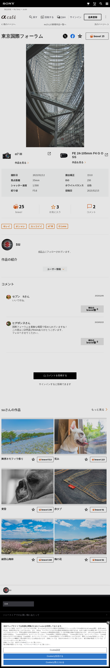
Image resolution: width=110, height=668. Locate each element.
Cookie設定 (55, 650)
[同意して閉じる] (108, 622)
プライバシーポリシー (32, 644)
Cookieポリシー (26, 642)
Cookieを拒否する (55, 656)
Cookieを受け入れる (55, 662)
